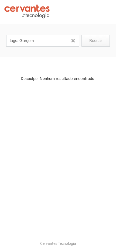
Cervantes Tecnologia (58, 243)
